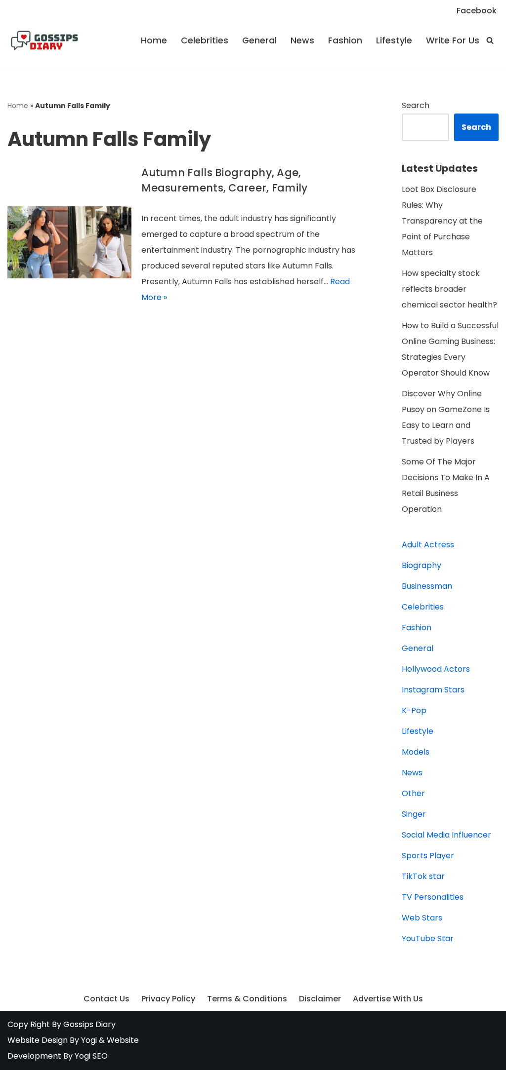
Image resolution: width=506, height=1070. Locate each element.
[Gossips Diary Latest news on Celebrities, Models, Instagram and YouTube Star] (44, 40)
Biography (421, 565)
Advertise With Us (388, 998)
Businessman (427, 586)
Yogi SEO (91, 1056)
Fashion (345, 40)
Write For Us (452, 40)
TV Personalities (433, 897)
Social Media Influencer (446, 835)
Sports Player (428, 855)
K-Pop (414, 710)
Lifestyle (394, 40)
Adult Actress (428, 544)
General (259, 40)
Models (415, 752)
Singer (414, 814)
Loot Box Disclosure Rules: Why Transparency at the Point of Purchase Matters (442, 221)
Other (413, 793)
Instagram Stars (433, 689)
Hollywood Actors (436, 669)
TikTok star (423, 876)
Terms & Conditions (247, 998)
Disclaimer (320, 998)
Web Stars (422, 917)
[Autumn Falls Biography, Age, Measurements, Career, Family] (69, 242)
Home (154, 40)
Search (415, 105)
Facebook (477, 10)
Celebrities (204, 40)
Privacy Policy (168, 998)
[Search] (490, 40)
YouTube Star (428, 938)
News (302, 40)
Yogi (88, 1040)
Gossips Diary (89, 1024)
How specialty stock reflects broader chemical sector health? (449, 289)
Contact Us (106, 998)
